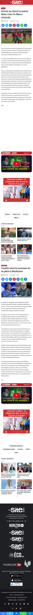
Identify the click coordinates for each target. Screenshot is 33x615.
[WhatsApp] (21, 25)
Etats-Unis (17, 214)
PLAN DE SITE (21, 600)
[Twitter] (6, 25)
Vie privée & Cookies (11, 597)
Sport (3, 8)
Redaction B (5, 21)
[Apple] (19, 521)
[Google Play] (23, 521)
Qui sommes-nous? (22, 597)
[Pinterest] (14, 25)
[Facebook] (3, 25)
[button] (16, 163)
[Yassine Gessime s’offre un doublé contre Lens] (24, 232)
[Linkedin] (10, 25)
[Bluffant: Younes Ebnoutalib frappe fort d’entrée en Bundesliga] (8, 232)
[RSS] (8, 521)
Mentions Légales (12, 600)
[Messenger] (18, 25)
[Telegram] (25, 25)
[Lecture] (16, 164)
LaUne (26, 214)
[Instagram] (21, 521)
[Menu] (2, 3)
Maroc (17, 217)
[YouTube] (17, 521)
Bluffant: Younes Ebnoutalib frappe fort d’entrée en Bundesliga (7, 240)
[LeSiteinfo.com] (16, 2)
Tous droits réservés (19, 594)
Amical (8, 214)
